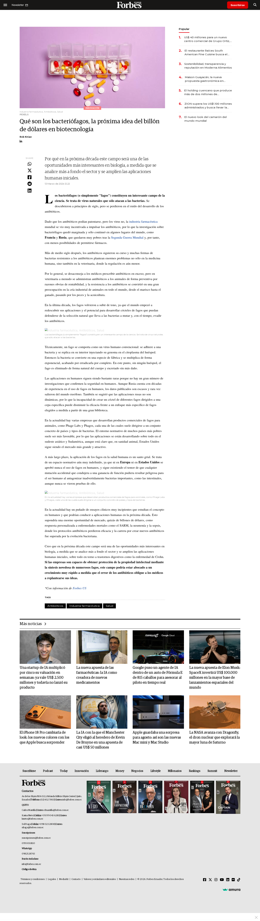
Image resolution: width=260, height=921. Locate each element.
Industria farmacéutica (84, 606)
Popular (184, 29)
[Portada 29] (150, 797)
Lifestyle (156, 771)
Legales (52, 879)
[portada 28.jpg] (176, 797)
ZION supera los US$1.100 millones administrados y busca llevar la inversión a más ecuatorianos (208, 105)
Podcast (48, 771)
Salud (109, 606)
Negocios (137, 771)
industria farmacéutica (143, 221)
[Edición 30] (124, 797)
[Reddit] (29, 184)
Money (119, 771)
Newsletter (231, 771)
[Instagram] (216, 880)
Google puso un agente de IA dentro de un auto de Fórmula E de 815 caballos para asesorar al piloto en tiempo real (158, 675)
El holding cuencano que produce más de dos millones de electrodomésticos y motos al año (208, 92)
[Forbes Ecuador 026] (227, 797)
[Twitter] (29, 170)
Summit (212, 771)
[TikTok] (238, 880)
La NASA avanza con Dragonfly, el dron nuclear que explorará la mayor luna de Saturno (214, 737)
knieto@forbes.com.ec (32, 819)
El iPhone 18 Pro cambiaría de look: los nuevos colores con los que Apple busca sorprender (44, 737)
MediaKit (63, 879)
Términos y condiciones (33, 879)
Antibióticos (55, 606)
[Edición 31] (99, 797)
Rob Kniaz (26, 136)
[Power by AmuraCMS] (231, 889)
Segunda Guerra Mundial (127, 237)
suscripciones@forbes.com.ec (36, 838)
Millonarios (175, 771)
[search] (254, 5)
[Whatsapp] (29, 164)
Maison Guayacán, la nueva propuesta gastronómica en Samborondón (204, 79)
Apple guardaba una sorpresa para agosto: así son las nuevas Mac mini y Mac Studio (157, 737)
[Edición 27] (202, 797)
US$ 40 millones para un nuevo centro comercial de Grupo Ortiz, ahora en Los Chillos (207, 39)
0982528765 (28, 854)
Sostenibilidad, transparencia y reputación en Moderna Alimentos (208, 65)
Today (64, 771)
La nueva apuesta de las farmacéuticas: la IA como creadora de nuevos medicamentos (96, 675)
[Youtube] (222, 880)
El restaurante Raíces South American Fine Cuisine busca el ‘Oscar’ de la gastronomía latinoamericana (205, 52)
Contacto (76, 879)
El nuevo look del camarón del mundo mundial (205, 118)
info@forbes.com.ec (72, 800)
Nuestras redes (126, 879)
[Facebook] (29, 177)
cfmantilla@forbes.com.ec (56, 810)
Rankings (194, 771)
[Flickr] (233, 880)
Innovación (82, 771)
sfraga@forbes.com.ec (33, 827)
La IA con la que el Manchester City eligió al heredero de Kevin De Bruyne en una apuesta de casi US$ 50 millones (100, 740)
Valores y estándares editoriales (100, 879)
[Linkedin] (29, 190)
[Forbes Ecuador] (130, 5)
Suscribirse (238, 5)
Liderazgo (102, 771)
